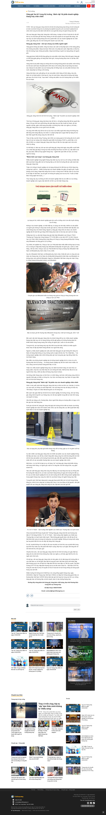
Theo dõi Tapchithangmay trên (87, 800)
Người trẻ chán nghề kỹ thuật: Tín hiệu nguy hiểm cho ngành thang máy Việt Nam (43, 732)
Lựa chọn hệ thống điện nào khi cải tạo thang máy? (36, 778)
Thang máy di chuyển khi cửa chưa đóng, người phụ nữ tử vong (54, 634)
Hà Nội (93, 1)
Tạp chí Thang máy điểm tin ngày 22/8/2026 (19, 651)
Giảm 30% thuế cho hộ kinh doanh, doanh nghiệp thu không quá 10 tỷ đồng (36, 669)
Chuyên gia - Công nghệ (18, 743)
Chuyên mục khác (17, 695)
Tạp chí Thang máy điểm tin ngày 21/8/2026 (19, 634)
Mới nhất (13, 618)
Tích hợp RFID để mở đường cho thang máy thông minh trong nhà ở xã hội (54, 779)
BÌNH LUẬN (77, 609)
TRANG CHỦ (20, 6)
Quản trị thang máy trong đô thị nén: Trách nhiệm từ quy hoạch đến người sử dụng (16, 732)
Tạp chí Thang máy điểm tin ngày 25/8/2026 (54, 668)
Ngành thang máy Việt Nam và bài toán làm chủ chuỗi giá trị (36, 634)
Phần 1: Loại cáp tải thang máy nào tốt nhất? (36, 758)
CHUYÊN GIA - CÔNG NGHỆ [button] (65, 6)
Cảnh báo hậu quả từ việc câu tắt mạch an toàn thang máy (18, 779)
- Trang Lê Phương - (74, 21)
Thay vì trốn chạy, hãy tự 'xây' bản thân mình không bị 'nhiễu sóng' (50, 706)
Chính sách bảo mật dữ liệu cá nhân (41, 810)
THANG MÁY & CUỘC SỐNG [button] (49, 6)
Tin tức (68, 698)
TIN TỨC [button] (28, 6)
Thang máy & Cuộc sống (18, 699)
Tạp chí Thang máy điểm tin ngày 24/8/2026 (37, 651)
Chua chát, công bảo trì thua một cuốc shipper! (57, 730)
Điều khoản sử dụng (26, 810)
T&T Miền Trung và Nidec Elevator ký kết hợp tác (18, 668)
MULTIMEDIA (77, 6)
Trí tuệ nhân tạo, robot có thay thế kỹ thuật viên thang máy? (54, 758)
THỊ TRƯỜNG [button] (36, 6)
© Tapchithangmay (15, 810)
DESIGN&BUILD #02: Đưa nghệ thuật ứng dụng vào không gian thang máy (54, 652)
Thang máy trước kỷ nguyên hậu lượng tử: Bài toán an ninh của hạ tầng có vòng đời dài (19, 759)
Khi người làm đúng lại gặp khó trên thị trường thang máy (30, 730)
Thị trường (31, 11)
